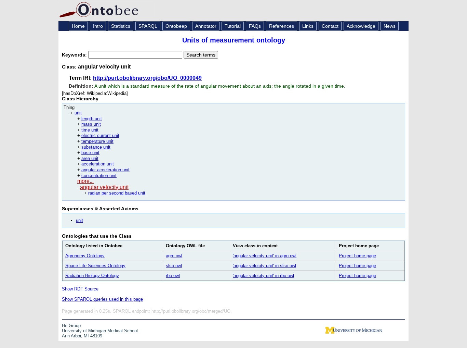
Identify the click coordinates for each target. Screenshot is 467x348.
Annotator (205, 26)
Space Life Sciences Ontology (95, 265)
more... (85, 181)
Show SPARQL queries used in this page (102, 299)
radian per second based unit (116, 193)
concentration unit (99, 175)
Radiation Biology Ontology (92, 275)
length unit (91, 118)
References (281, 26)
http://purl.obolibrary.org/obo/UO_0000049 (147, 78)
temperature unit (97, 141)
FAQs (255, 26)
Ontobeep (176, 26)
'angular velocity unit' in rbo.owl (263, 275)
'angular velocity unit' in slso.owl (264, 265)
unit (78, 112)
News (390, 26)
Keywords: (75, 55)
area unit (89, 158)
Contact (330, 26)
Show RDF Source (80, 288)
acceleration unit (97, 163)
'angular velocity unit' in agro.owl (264, 255)
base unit (90, 152)
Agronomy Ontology (85, 255)
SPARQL (147, 26)
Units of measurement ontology (233, 40)
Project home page (357, 255)
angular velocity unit (104, 187)
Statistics (120, 26)
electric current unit (100, 135)
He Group (71, 325)
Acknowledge (361, 26)
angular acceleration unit (105, 169)
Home (78, 26)
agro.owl (174, 255)
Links (307, 26)
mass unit (91, 124)
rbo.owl (173, 275)
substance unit (95, 147)
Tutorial (233, 26)
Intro (98, 26)
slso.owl (174, 265)
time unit (89, 130)
